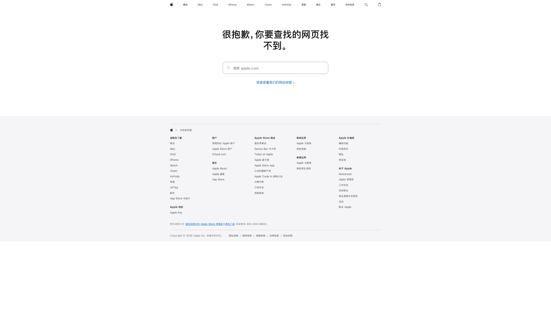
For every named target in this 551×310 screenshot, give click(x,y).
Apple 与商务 (304, 143)
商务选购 (301, 149)
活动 (341, 201)
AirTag (174, 187)
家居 (172, 182)
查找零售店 (260, 143)
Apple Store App (264, 165)
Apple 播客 (218, 174)
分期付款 (259, 182)
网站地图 (288, 235)
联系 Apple (345, 207)
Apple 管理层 (346, 179)
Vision (173, 171)
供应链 (342, 160)
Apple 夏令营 (261, 160)
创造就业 (343, 190)
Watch (174, 165)
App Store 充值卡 (180, 198)
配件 (172, 193)
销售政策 (260, 235)
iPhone (174, 160)
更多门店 (230, 224)
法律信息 (274, 235)
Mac (172, 149)
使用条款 (247, 235)
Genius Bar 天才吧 (265, 149)
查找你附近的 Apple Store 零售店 (204, 224)
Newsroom (345, 174)
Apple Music (219, 168)
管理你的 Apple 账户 (223, 143)
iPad (172, 154)
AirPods (175, 176)
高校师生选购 (304, 168)
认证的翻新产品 (262, 171)
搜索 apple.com (246, 68)
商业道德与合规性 (348, 196)
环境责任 (343, 149)
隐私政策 (233, 235)
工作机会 (343, 185)
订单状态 (259, 187)
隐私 (341, 154)
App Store (218, 179)
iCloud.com (219, 154)
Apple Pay (176, 212)
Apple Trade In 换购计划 (268, 176)
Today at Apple (263, 154)
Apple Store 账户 (222, 149)
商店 (172, 143)
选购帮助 (259, 193)
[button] (366, 4)
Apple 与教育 (304, 163)
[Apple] (171, 130)
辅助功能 (343, 143)
